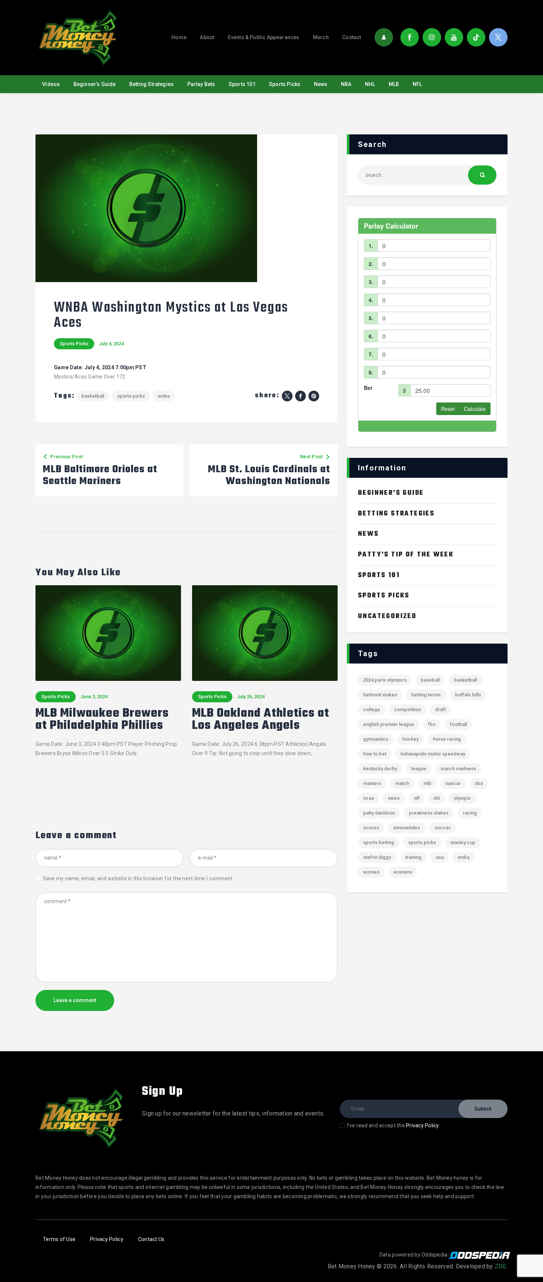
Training (413, 857)
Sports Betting (378, 842)
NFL (416, 798)
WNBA (164, 396)
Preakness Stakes (428, 813)
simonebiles (406, 827)
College (371, 709)
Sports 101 (379, 575)
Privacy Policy (422, 1125)
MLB (427, 783)
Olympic (462, 798)
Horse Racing (447, 739)
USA (440, 857)
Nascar (453, 783)
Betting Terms (426, 694)
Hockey (410, 739)
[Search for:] (427, 175)
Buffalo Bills (468, 694)
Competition (407, 709)
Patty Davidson (379, 813)
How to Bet (374, 754)
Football (458, 724)
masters (372, 783)
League (418, 768)
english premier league (388, 724)
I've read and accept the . (393, 1125)
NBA (479, 783)
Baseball (430, 680)
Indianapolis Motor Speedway (432, 754)
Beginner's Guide (391, 493)
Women (371, 872)
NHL (436, 798)
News (368, 534)
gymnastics (375, 739)
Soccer (442, 827)
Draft (440, 709)
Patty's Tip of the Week (406, 554)
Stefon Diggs (377, 857)
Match (402, 783)
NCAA (368, 798)
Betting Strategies (396, 513)
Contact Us (151, 1239)
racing (470, 813)
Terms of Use (59, 1239)
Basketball (92, 396)
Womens (402, 872)
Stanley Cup (462, 842)
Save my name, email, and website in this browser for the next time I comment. (138, 878)
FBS (432, 724)
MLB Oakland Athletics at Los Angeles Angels (260, 720)
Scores (371, 827)
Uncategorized (387, 616)
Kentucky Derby (380, 768)
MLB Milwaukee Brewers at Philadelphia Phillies (102, 720)
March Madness (458, 768)
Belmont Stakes (380, 694)
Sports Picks (74, 343)
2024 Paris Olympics (385, 680)
